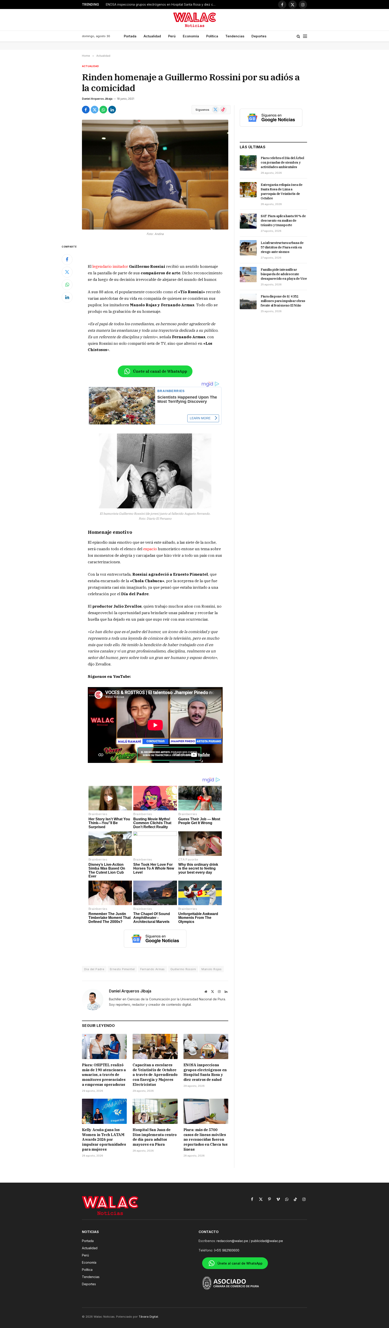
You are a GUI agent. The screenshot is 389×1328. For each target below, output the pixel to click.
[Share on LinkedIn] (112, 109)
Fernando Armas (152, 969)
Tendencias (234, 36)
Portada (130, 36)
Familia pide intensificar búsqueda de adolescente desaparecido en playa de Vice (284, 274)
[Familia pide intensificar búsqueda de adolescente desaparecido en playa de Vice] (248, 274)
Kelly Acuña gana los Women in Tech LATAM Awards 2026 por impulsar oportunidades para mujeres (162, 4)
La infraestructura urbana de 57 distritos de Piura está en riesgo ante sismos (282, 247)
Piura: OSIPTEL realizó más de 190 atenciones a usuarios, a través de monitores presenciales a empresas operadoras (104, 1075)
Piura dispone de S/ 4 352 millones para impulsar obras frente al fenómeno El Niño (283, 300)
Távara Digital (148, 1316)
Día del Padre (94, 969)
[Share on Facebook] (86, 109)
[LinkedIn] (67, 297)
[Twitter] (67, 272)
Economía (191, 36)
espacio (150, 548)
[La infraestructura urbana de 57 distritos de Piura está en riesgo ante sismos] (248, 247)
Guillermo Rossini (183, 969)
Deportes (258, 36)
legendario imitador (110, 266)
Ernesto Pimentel (122, 969)
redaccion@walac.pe (232, 1241)
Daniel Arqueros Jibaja (97, 98)
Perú (172, 36)
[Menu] (305, 36)
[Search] (298, 36)
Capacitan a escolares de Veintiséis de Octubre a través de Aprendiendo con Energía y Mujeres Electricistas (155, 1075)
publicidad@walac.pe (267, 1241)
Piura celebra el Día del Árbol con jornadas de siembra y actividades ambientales (282, 162)
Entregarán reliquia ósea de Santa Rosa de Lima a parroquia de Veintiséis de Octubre (282, 191)
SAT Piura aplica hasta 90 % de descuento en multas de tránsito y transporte (283, 220)
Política (212, 36)
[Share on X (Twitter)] (94, 109)
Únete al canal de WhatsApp (160, 371)
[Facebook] (67, 259)
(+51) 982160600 (226, 1250)
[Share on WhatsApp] (103, 109)
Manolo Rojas (211, 969)
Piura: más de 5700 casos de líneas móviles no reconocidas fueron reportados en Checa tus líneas (205, 1139)
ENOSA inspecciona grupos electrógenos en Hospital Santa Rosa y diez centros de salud (205, 1072)
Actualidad (152, 36)
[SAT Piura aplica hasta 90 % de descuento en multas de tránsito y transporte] (248, 221)
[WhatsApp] (67, 284)
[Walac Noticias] (194, 19)
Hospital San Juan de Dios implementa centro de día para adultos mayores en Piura (154, 1137)
